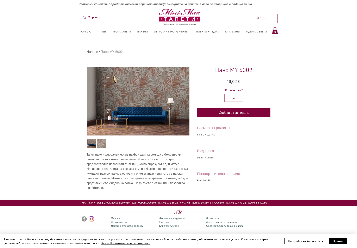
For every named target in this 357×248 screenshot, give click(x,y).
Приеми (338, 241)
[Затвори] (352, 241)
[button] (275, 30)
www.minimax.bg (257, 202)
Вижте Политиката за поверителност (125, 243)
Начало (92, 52)
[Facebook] (84, 219)
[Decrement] (227, 98)
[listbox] (264, 18)
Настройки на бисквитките (305, 241)
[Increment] (240, 98)
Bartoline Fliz (204, 180)
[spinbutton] (234, 98)
